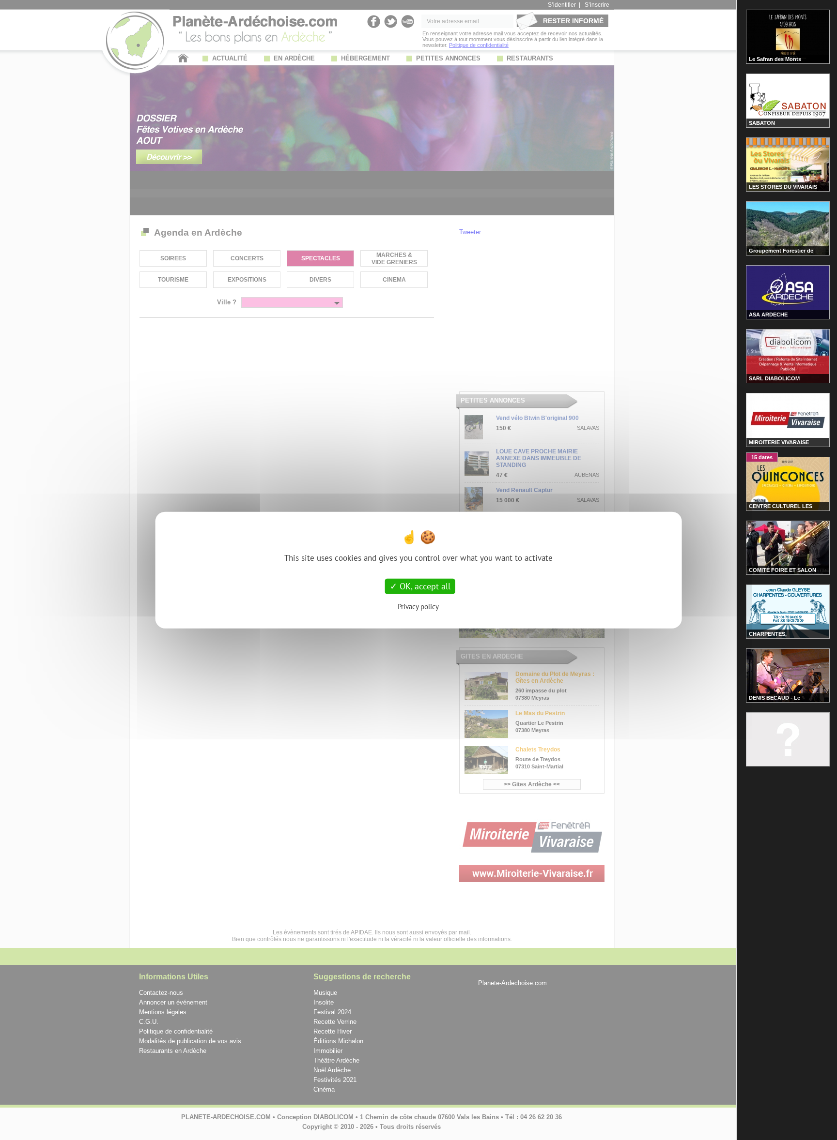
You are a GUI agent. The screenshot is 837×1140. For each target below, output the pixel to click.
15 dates (762, 457)
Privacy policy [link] (418, 606)
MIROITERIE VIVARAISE (779, 442)
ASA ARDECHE (768, 314)
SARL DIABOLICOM (774, 378)
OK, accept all (423, 586)
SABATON (762, 123)
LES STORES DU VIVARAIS (783, 187)
